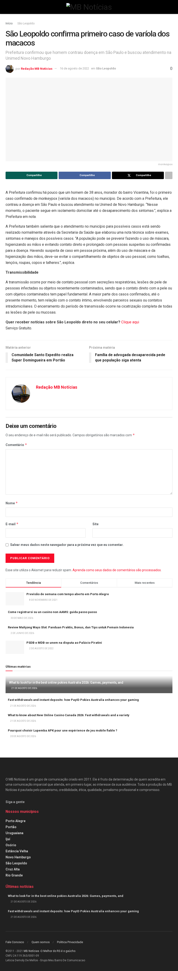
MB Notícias (31, 951)
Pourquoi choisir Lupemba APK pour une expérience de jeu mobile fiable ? (62, 730)
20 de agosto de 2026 (23, 736)
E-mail (12, 524)
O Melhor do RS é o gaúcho (58, 951)
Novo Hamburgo (18, 857)
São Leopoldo (26, 23)
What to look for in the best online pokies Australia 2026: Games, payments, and (66, 682)
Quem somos (41, 942)
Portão (11, 827)
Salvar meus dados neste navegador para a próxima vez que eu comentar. (67, 545)
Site (95, 524)
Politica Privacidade (70, 942)
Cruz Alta (13, 869)
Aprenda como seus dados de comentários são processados (117, 570)
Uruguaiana (14, 833)
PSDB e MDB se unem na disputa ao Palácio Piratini (64, 642)
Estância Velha (17, 851)
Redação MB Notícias (36, 68)
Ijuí (8, 839)
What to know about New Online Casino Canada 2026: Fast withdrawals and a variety (68, 715)
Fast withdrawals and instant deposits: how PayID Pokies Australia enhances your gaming (73, 700)
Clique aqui (130, 322)
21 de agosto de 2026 (24, 688)
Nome (12, 503)
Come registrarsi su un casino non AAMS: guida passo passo (52, 612)
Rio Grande (14, 875)
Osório (11, 845)
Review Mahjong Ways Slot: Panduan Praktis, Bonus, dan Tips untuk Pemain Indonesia (71, 627)
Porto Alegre (15, 821)
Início (9, 23)
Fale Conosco (15, 942)
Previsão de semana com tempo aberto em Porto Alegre (67, 594)
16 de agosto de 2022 (74, 68)
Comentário (16, 445)
